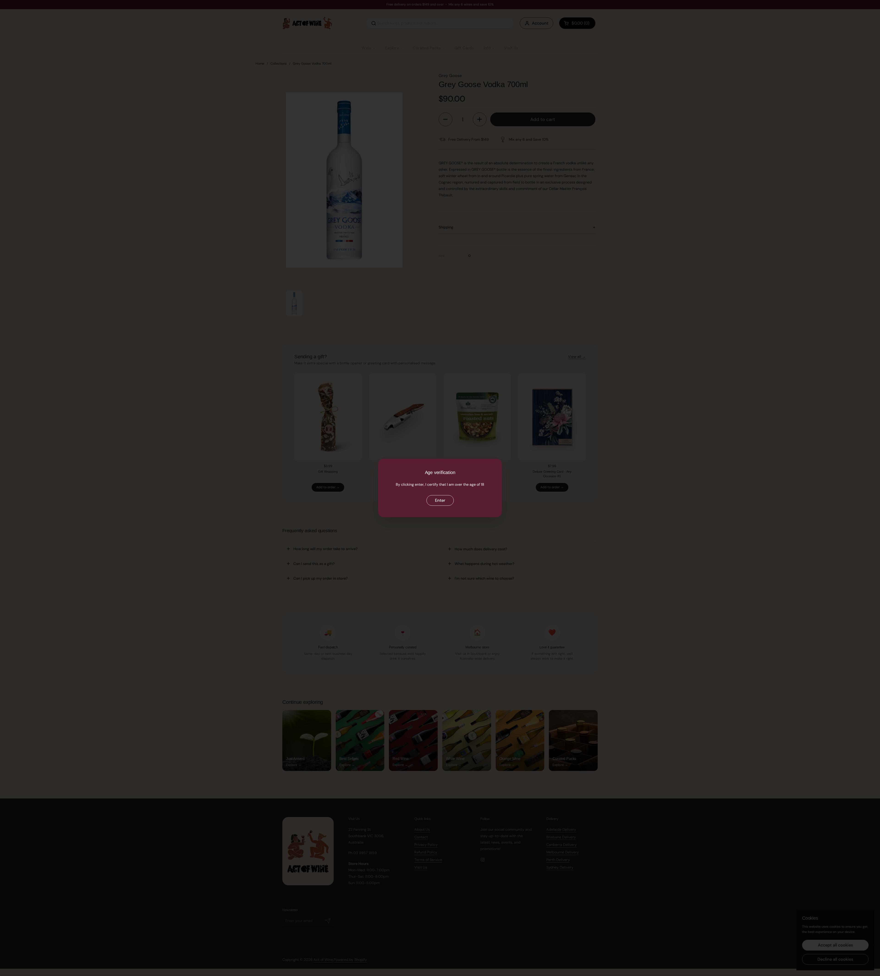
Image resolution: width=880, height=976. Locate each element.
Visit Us (511, 47)
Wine (366, 47)
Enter (440, 500)
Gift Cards (464, 47)
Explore (392, 47)
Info (487, 47)
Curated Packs (427, 47)
